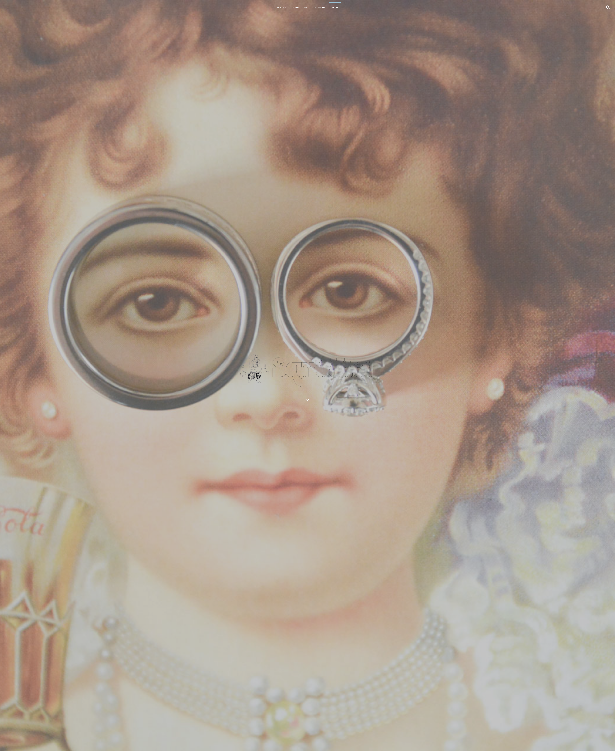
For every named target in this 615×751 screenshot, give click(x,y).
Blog (335, 7)
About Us (319, 7)
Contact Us (300, 7)
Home (283, 7)
